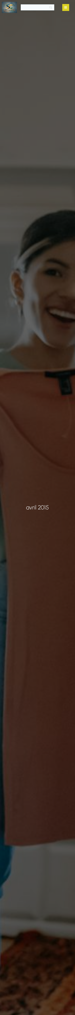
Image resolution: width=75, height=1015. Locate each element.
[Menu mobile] (65, 7)
